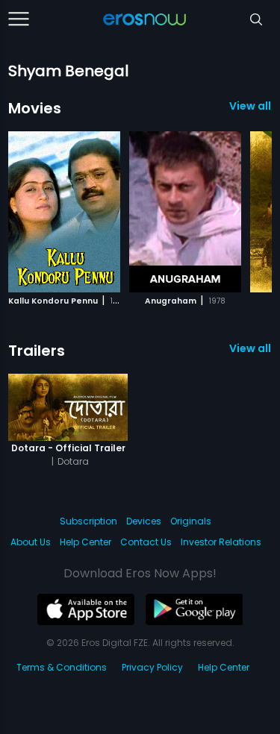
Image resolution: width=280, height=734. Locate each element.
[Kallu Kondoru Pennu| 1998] (64, 211)
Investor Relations (221, 542)
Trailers (36, 350)
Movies (34, 108)
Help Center (85, 542)
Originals (190, 521)
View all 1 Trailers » (250, 348)
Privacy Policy (152, 667)
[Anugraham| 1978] (185, 211)
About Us (30, 542)
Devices (143, 521)
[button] (236, 210)
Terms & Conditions (61, 667)
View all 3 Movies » (250, 105)
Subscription (88, 521)
